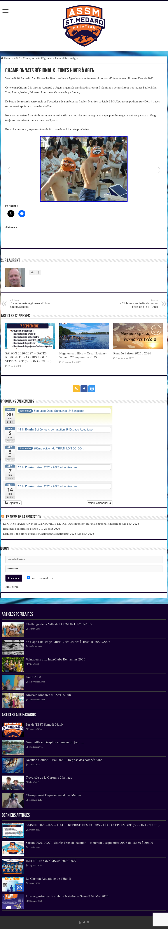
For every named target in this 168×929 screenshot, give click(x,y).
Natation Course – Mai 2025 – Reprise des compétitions (64, 760)
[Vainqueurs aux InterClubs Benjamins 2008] (13, 664)
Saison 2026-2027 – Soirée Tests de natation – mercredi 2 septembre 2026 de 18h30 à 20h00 (89, 842)
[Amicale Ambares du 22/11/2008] (13, 700)
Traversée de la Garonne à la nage (49, 777)
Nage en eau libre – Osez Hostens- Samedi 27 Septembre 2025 (83, 355)
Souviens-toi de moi (42, 578)
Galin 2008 (33, 677)
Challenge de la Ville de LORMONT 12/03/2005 (59, 624)
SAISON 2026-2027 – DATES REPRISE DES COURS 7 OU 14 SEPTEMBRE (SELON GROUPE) (28, 357)
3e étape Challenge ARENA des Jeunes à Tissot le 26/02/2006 (68, 641)
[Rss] (76, 388)
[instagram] (91, 388)
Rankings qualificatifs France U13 (23, 528)
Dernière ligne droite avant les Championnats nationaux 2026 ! (40, 533)
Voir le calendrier (98, 503)
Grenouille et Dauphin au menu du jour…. (55, 742)
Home (7, 58)
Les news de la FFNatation (23, 517)
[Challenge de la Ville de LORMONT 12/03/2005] (13, 629)
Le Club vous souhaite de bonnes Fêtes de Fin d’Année (138, 303)
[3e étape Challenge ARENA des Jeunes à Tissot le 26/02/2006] (13, 647)
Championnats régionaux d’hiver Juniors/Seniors (30, 303)
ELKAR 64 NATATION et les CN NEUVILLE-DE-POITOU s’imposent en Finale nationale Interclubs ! (63, 523)
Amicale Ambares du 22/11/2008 (48, 695)
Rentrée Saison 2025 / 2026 (132, 353)
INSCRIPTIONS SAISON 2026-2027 (51, 861)
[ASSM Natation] (84, 25)
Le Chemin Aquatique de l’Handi (48, 878)
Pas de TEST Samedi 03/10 (44, 724)
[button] (8, 169)
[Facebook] (84, 388)
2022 (17, 58)
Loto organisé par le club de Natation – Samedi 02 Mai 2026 (67, 896)
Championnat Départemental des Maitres (53, 795)
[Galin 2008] (13, 682)
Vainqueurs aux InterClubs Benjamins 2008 (55, 659)
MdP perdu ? (13, 586)
